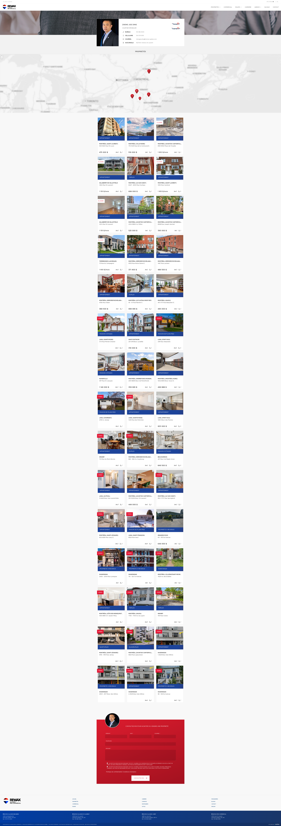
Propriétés (215, 7)
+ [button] (1, 56)
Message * (108, 748)
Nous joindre (8, 1)
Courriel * (157, 733)
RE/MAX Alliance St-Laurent (144, 42)
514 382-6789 (217, 819)
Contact (276, 7)
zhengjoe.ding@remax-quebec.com (146, 39)
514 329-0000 (147, 819)
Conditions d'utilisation (129, 771)
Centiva (277, 824)
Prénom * (108, 733)
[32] (136, 93)
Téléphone (109, 741)
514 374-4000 (8, 819)
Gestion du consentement (91, 824)
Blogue (267, 7)
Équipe (237, 7)
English (213, 806)
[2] (148, 96)
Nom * (131, 733)
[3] (132, 98)
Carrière (248, 7)
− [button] (1, 57)
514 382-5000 (140, 32)
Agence (257, 7)
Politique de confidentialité (114, 771)
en (277, 1)
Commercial (228, 7)
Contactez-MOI (139, 778)
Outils (143, 806)
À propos (144, 801)
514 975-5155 (140, 35)
